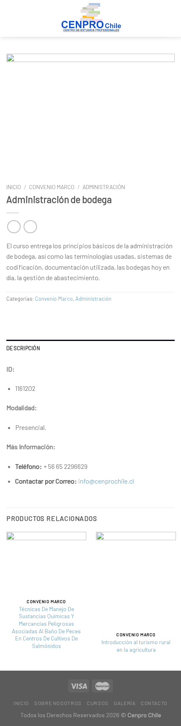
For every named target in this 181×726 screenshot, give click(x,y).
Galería (124, 703)
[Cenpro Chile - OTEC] (90, 18)
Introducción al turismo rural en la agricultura (135, 645)
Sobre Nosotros (58, 703)
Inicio (13, 186)
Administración (104, 186)
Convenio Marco (52, 186)
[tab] (90, 348)
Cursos (98, 703)
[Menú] (160, 18)
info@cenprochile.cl (106, 481)
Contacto (154, 703)
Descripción (23, 348)
